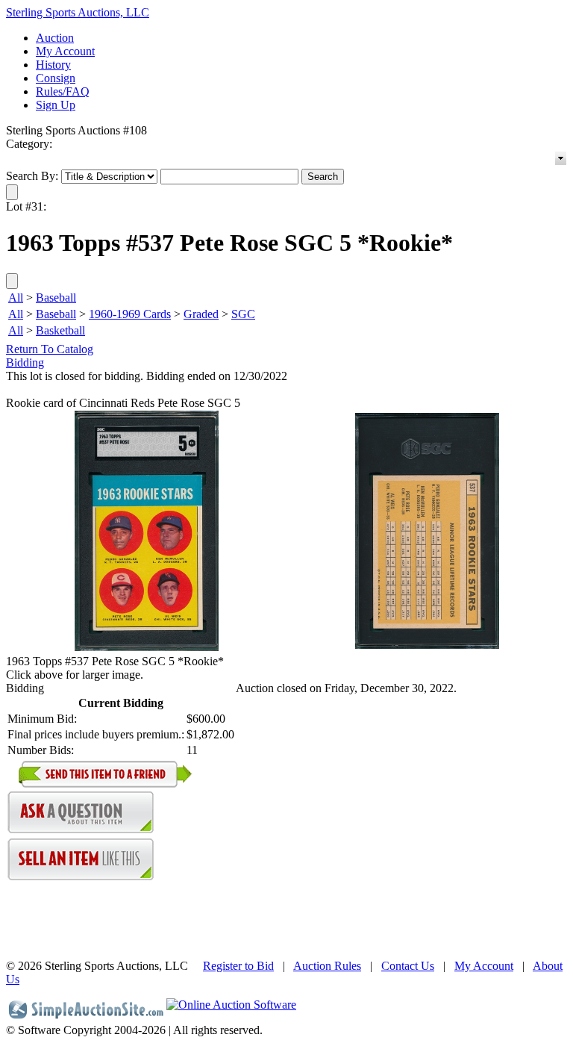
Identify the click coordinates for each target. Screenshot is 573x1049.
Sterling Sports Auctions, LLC (77, 12)
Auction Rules (327, 965)
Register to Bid (238, 965)
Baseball (56, 297)
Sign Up (55, 105)
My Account (65, 51)
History (53, 64)
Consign (55, 78)
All (15, 297)
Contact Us (407, 965)
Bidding (25, 362)
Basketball (60, 330)
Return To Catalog (49, 349)
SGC (243, 314)
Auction (55, 37)
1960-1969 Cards (130, 314)
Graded (201, 314)
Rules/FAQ (63, 91)
